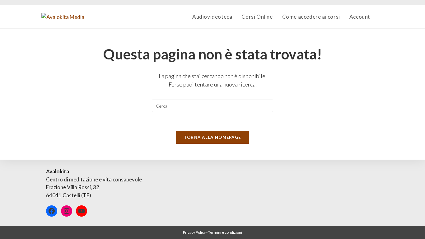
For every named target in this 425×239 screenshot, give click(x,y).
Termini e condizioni (225, 232)
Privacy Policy (194, 232)
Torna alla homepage (212, 137)
